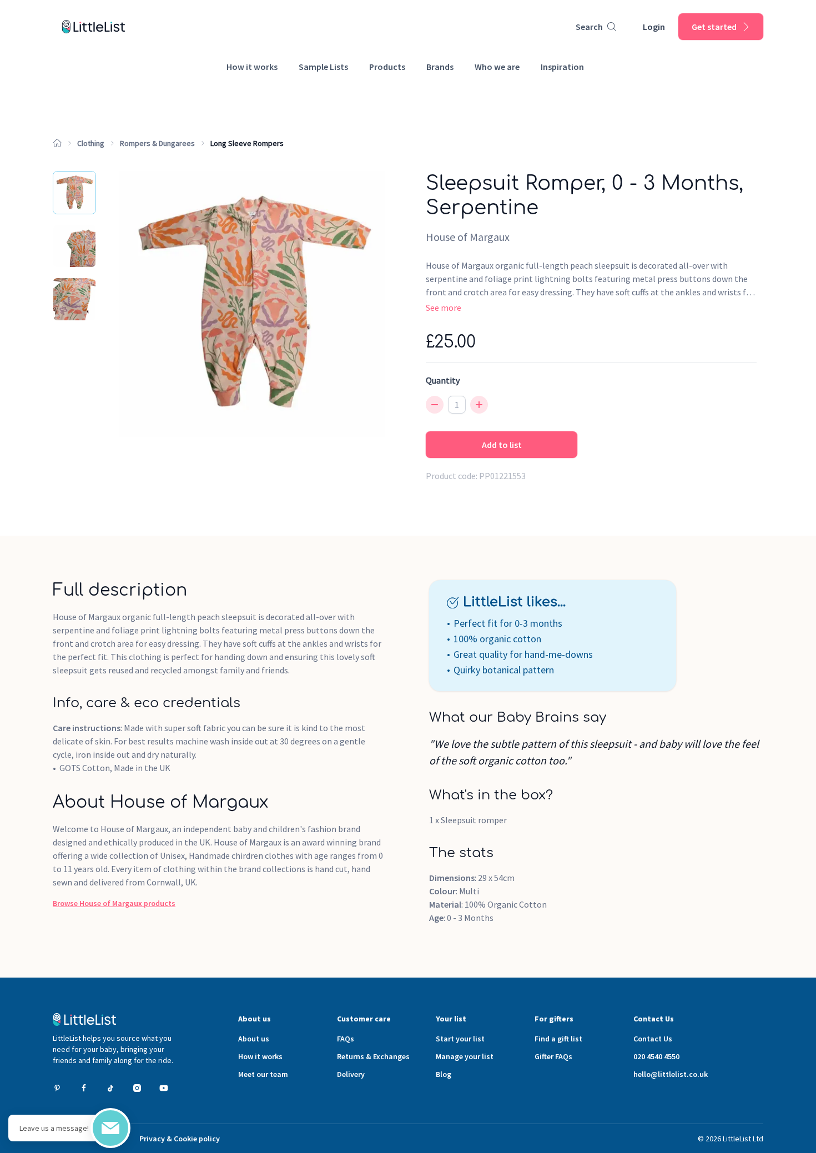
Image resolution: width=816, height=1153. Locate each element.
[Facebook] (83, 1088)
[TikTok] (110, 1088)
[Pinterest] (57, 1088)
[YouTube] (163, 1088)
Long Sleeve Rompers (247, 143)
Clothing (90, 143)
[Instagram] (137, 1088)
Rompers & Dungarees (157, 143)
